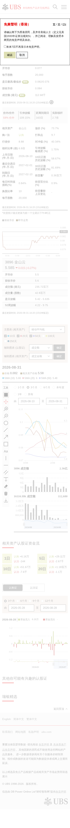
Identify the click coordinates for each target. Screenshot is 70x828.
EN (64, 24)
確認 (9, 54)
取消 (22, 54)
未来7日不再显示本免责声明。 (24, 46)
